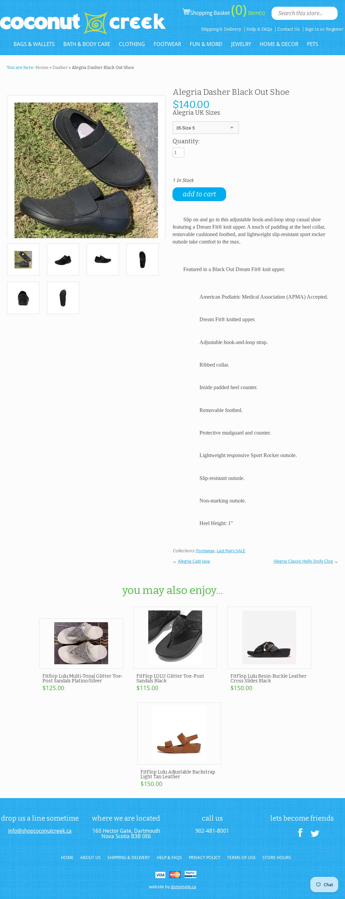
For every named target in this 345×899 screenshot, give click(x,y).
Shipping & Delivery (221, 29)
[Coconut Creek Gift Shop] (83, 17)
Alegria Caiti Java (194, 561)
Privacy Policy (204, 857)
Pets (312, 44)
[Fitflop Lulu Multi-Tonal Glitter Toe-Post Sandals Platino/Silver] (81, 666)
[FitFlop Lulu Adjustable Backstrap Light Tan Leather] (179, 761)
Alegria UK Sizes (196, 113)
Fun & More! (206, 44)
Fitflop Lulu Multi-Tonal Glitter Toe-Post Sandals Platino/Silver (82, 678)
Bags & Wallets (34, 44)
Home (42, 67)
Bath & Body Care (86, 44)
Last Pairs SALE (231, 550)
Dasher (60, 67)
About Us (90, 857)
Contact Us (288, 29)
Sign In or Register (324, 29)
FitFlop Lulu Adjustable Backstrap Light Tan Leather (177, 774)
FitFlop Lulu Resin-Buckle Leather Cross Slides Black (268, 678)
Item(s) (256, 13)
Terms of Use (241, 857)
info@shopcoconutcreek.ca (40, 831)
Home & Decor (279, 44)
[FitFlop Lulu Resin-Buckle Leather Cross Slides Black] (269, 666)
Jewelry (241, 44)
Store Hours (276, 857)
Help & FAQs (259, 29)
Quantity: (185, 141)
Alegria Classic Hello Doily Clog (303, 561)
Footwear (167, 44)
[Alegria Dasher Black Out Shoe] (23, 260)
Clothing (132, 44)
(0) (239, 10)
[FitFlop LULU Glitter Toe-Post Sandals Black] (175, 666)
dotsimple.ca (183, 886)
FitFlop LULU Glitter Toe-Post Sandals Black (170, 678)
